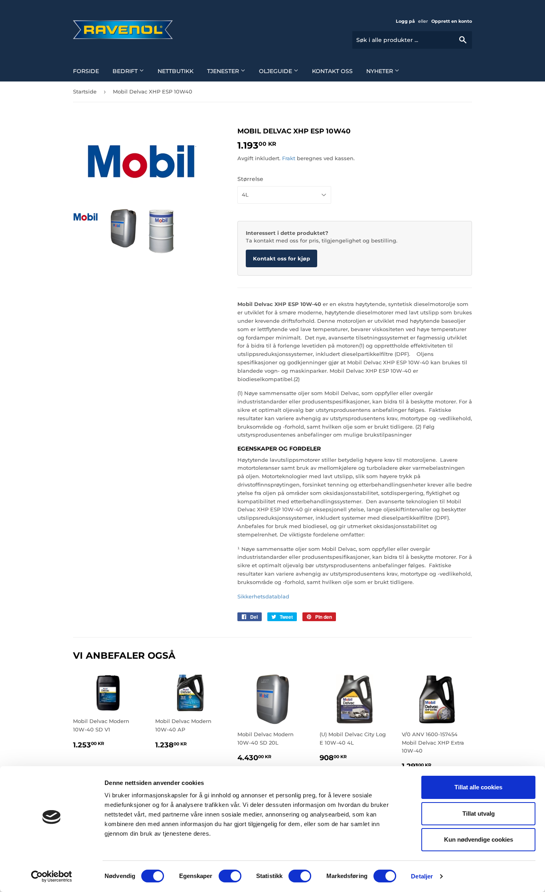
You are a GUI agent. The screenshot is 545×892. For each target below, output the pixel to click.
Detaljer (422, 876)
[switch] (230, 876)
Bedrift (126, 71)
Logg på (405, 21)
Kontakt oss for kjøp (281, 258)
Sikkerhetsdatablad (263, 596)
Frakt (288, 158)
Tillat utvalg (478, 813)
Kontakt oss (332, 71)
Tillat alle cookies (478, 787)
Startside (85, 91)
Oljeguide (276, 71)
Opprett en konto (451, 21)
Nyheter (380, 71)
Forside (86, 71)
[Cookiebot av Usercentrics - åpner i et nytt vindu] (52, 876)
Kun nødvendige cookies (478, 839)
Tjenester (224, 71)
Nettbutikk (176, 71)
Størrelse (250, 179)
